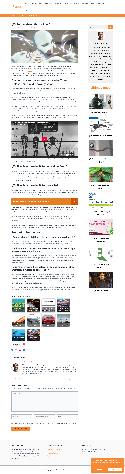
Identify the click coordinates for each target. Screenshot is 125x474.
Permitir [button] (115, 469)
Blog (48, 456)
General (13, 15)
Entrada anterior (20, 378)
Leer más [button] (106, 465)
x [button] (122, 459)
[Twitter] (16, 350)
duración (53, 88)
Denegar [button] (99, 469)
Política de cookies (53, 454)
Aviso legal (50, 451)
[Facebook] (12, 350)
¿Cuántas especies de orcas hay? (101, 136)
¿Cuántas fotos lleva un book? (101, 112)
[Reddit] (27, 350)
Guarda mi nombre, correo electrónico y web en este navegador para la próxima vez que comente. (46, 423)
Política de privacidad (54, 449)
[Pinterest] (20, 350)
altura (30, 71)
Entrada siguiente (69, 378)
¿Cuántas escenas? (101, 291)
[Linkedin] (24, 350)
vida (56, 276)
